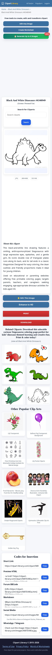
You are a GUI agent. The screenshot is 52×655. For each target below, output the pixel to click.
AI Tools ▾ (29, 3)
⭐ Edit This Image (26, 298)
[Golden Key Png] (13, 536)
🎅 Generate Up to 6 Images (31, 35)
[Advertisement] (26, 69)
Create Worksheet (26, 30)
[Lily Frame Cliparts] (39, 449)
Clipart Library (20, 642)
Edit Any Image (26, 24)
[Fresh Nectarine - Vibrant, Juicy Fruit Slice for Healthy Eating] (13, 479)
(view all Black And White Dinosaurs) (26, 341)
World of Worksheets (40, 646)
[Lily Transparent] (13, 421)
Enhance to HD (26, 305)
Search (26, 122)
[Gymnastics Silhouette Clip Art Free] (39, 509)
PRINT (26, 313)
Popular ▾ (38, 3)
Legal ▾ (47, 3)
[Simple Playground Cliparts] (13, 509)
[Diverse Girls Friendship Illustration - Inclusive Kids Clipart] (39, 479)
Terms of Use (8, 646)
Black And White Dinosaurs (18, 9)
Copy (45, 566)
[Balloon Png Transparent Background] (39, 421)
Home (3, 9)
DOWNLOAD (26, 322)
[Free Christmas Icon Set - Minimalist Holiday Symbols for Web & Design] (13, 449)
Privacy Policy (22, 646)
